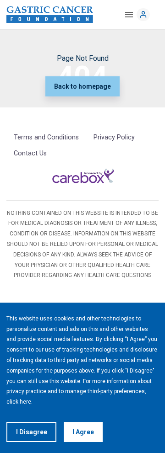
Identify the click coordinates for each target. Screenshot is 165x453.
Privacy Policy (114, 137)
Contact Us (30, 153)
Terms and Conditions (46, 137)
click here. (19, 402)
